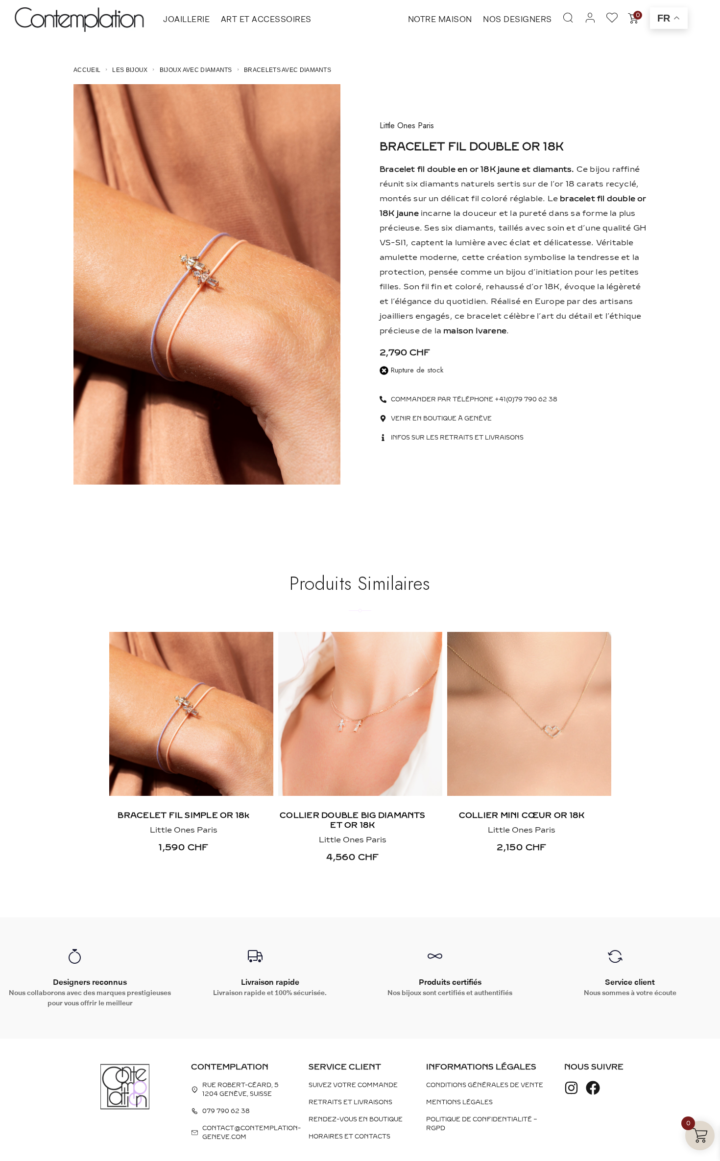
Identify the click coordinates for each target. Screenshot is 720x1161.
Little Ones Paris (407, 125)
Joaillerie (186, 19)
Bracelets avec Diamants (287, 70)
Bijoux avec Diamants (196, 70)
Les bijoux (129, 70)
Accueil (86, 70)
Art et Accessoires (266, 19)
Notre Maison (440, 19)
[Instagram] (571, 1088)
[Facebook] (593, 1088)
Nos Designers (517, 19)
